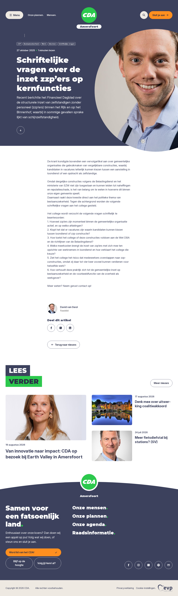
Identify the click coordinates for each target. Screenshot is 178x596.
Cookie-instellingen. (146, 588)
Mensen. (51, 15)
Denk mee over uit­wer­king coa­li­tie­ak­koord (152, 404)
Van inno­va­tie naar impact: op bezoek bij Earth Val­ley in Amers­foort (44, 454)
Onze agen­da (89, 524)
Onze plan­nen (90, 516)
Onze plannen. (36, 15)
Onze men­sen (90, 507)
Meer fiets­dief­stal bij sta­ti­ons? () (151, 440)
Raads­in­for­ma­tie (93, 532)
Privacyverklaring (125, 588)
